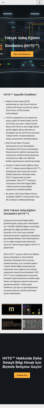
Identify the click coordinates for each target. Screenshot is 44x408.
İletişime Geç (22, 375)
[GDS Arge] (4, 2)
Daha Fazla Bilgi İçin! (22, 54)
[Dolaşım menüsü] (39, 2)
